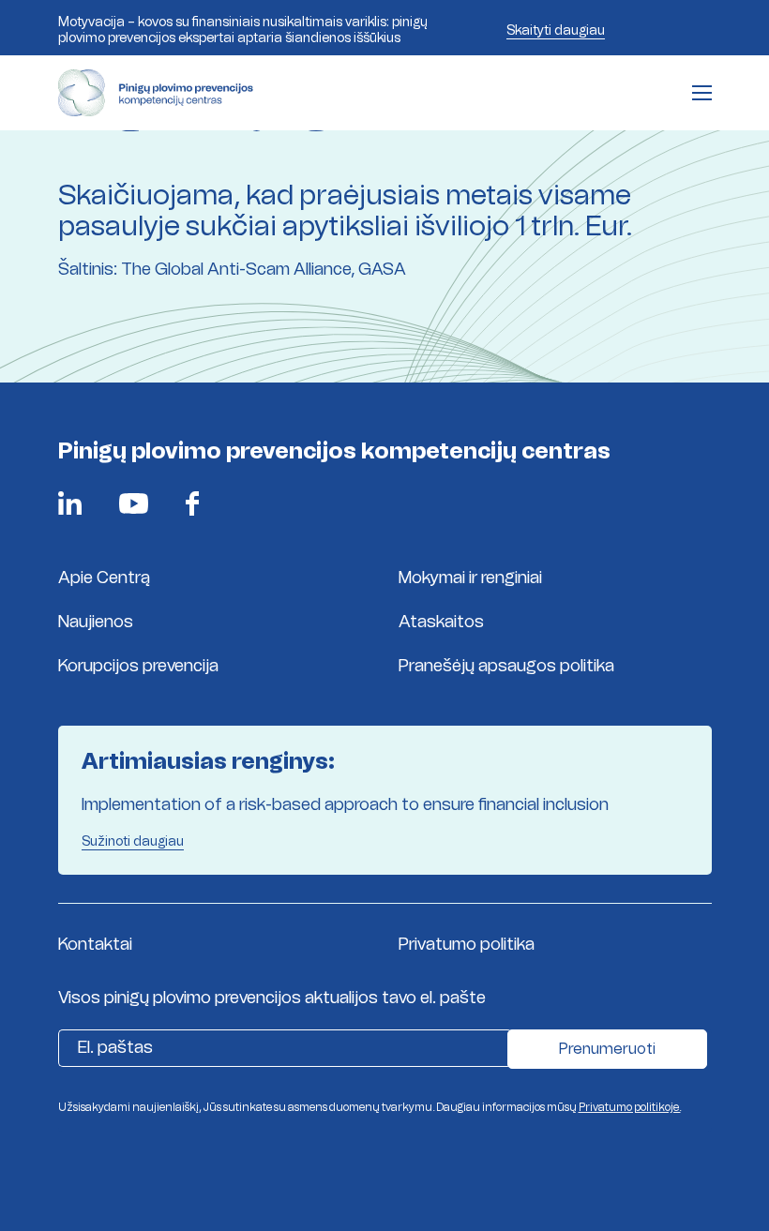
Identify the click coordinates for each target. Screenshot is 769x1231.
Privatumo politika (467, 944)
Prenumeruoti (607, 1048)
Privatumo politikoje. (630, 1107)
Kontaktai (95, 944)
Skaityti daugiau (555, 30)
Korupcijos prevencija (138, 665)
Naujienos (95, 621)
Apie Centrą (104, 577)
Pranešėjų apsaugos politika (506, 665)
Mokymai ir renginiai (470, 577)
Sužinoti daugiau (133, 841)
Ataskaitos (441, 621)
